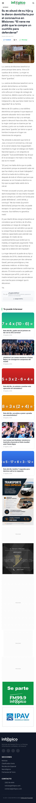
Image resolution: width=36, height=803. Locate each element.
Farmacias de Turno (8, 772)
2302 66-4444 (9, 782)
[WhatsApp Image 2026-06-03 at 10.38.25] (18, 501)
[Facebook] (3, 750)
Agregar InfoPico (19, 298)
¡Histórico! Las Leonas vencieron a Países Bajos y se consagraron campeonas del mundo (18, 359)
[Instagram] (8, 750)
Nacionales (5, 7)
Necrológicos (6, 769)
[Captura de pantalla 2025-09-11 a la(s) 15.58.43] (18, 558)
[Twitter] (13, 750)
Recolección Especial (9, 766)
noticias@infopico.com (12, 786)
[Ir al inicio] (18, 3)
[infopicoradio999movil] (18, 693)
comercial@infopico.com (13, 789)
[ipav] (18, 717)
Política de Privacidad (27, 798)
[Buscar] (33, 3)
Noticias (4, 761)
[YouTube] (18, 750)
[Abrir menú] (3, 3)
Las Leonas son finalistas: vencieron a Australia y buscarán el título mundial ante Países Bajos (16, 442)
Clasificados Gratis (8, 763)
